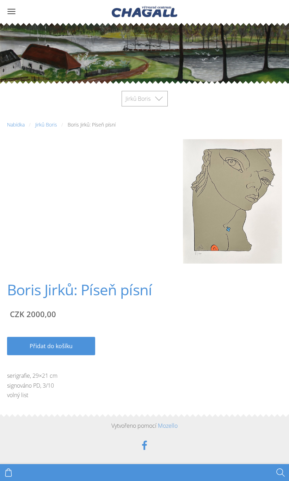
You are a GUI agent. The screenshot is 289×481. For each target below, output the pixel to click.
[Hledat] (280, 472)
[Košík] (8, 472)
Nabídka (16, 124)
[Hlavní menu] (11, 11)
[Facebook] (144, 445)
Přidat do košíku (51, 346)
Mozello (168, 426)
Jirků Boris (46, 124)
